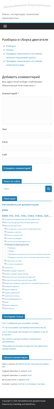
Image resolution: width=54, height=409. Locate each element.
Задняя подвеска (10, 289)
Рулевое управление (12, 293)
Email (4, 141)
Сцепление (8, 267)
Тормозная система (12, 296)
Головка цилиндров (14, 238)
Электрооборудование (13, 299)
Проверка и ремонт (13, 232)
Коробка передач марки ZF (14, 271)
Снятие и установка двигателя (18, 241)
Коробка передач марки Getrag (16, 274)
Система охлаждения (14, 264)
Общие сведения (11, 305)
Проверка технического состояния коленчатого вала (28, 257)
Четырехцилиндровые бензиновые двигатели (22, 219)
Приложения (9, 308)
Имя (4, 129)
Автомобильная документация (20, 204)
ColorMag (17, 404)
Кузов (6, 302)
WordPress (30, 404)
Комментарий (10, 93)
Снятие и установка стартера (31, 384)
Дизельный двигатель (12, 226)
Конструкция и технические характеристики (23, 229)
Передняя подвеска (11, 286)
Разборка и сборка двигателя (17, 245)
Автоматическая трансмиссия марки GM (20, 280)
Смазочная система (14, 261)
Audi (30, 371)
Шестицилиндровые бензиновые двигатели (21, 222)
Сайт (4, 154)
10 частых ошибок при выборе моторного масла (24, 327)
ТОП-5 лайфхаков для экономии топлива (20, 323)
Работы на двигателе (14, 235)
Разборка (11, 46)
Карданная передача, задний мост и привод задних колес (26, 283)
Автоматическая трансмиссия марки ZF (19, 277)
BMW (5, 210)
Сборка (10, 49)
